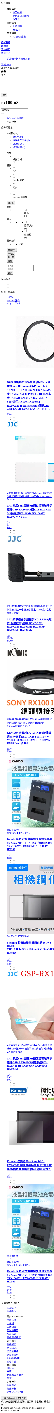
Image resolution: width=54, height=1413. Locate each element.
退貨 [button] (18, 59)
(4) (18, 137)
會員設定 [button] (25, 59)
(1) (19, 144)
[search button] (2, 113)
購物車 (4, 46)
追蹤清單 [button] (11, 59)
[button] (27, 19)
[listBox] (27, 278)
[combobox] (27, 104)
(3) (21, 140)
